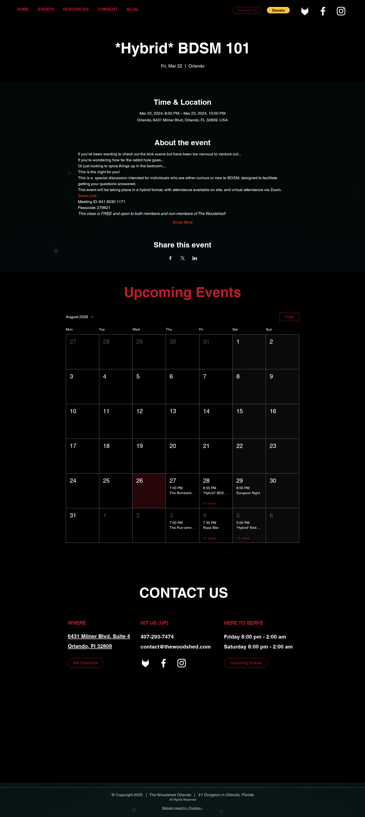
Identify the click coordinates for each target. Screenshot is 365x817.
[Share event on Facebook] (170, 258)
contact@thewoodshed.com (176, 647)
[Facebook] (323, 11)
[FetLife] (304, 11)
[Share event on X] (182, 258)
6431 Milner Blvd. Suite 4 (99, 636)
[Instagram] (341, 11)
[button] (278, 10)
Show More (183, 222)
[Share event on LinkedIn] (194, 258)
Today (289, 317)
